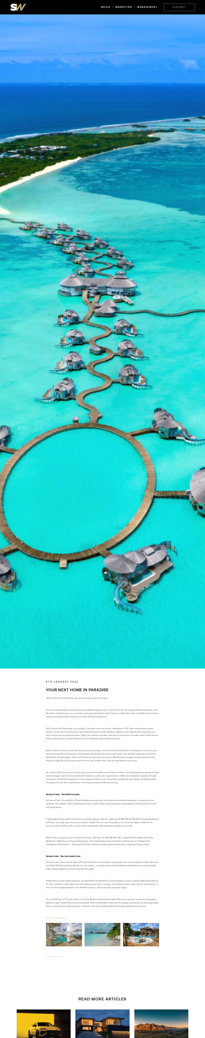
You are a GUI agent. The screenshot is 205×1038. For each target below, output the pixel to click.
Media (105, 7)
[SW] (18, 7)
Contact (179, 7)
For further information (56, 918)
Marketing (123, 7)
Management (147, 7)
